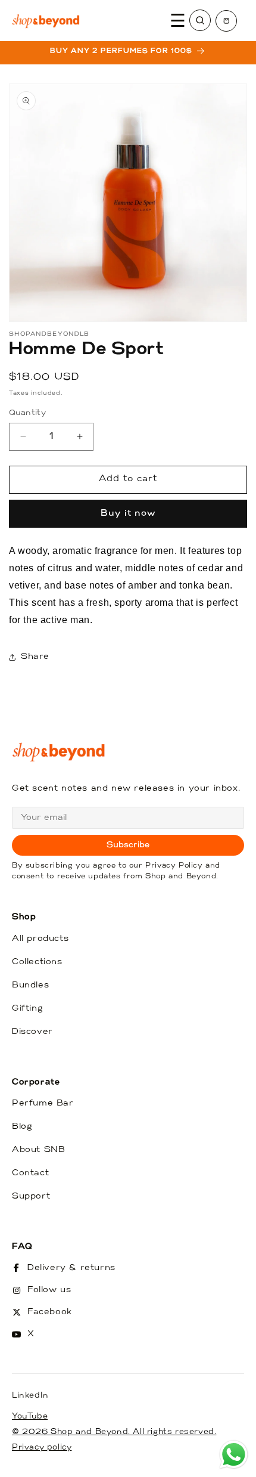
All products (40, 938)
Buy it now (128, 513)
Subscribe (128, 845)
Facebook (49, 1312)
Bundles (30, 985)
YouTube (30, 1416)
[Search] (200, 20)
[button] (226, 21)
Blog (22, 1126)
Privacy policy (41, 1447)
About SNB (38, 1149)
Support (31, 1196)
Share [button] (35, 656)
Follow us (49, 1290)
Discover (32, 1031)
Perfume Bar (43, 1103)
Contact (30, 1173)
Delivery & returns (71, 1268)
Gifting (27, 1008)
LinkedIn (30, 1395)
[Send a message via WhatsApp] (233, 1454)
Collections (37, 962)
